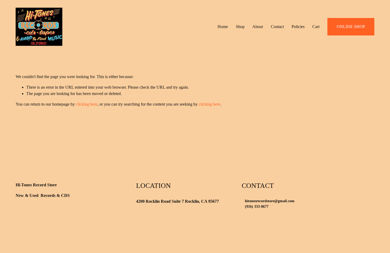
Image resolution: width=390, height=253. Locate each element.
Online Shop (351, 26)
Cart (315, 26)
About (257, 26)
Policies (298, 26)
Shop (240, 26)
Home (223, 26)
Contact (277, 26)
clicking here (86, 104)
